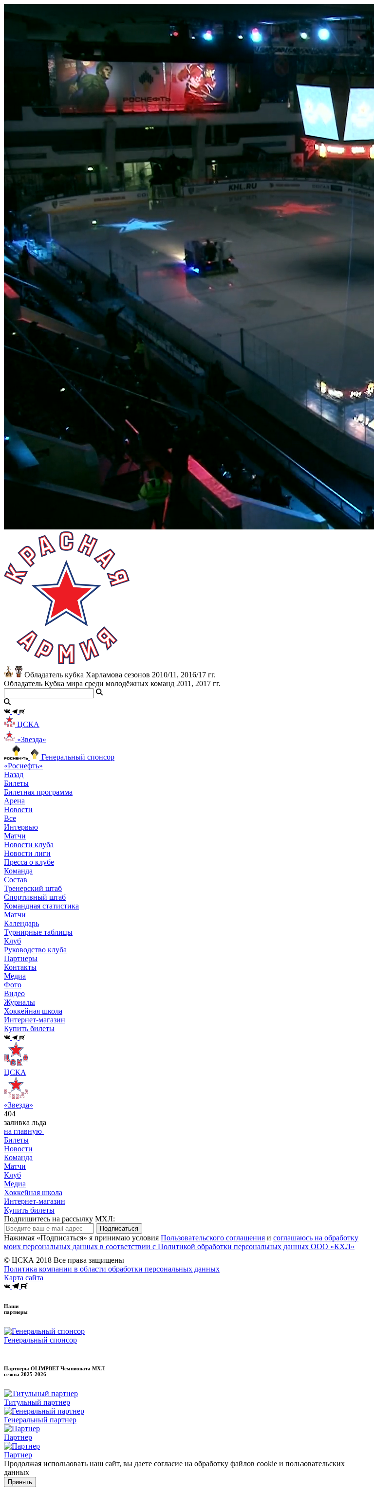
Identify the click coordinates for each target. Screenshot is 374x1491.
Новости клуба (29, 844)
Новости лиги (27, 853)
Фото (12, 985)
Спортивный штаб (35, 897)
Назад (13, 774)
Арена (14, 801)
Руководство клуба (35, 950)
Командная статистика (41, 906)
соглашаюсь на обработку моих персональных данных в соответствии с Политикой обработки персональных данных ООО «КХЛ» (181, 1242)
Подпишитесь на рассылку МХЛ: (59, 1219)
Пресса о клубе (29, 862)
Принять (20, 1482)
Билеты (16, 1140)
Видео (14, 993)
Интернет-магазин (34, 1201)
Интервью (21, 827)
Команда (18, 1157)
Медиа (15, 1184)
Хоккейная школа (33, 1192)
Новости (18, 1149)
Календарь (21, 923)
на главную (24, 1131)
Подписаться (119, 1228)
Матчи (15, 836)
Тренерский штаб (33, 888)
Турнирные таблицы (38, 932)
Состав (15, 879)
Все (10, 818)
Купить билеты (29, 1210)
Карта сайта (23, 1277)
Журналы (19, 1002)
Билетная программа (38, 792)
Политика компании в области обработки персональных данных (112, 1269)
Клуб (12, 1175)
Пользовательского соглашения (213, 1238)
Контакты (20, 967)
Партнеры (20, 958)
